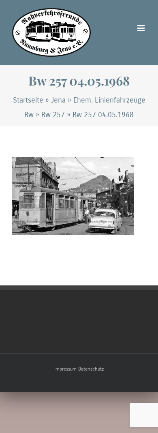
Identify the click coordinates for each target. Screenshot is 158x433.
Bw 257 (53, 114)
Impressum (65, 369)
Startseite (28, 100)
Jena (58, 100)
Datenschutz (91, 369)
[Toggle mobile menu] (141, 28)
